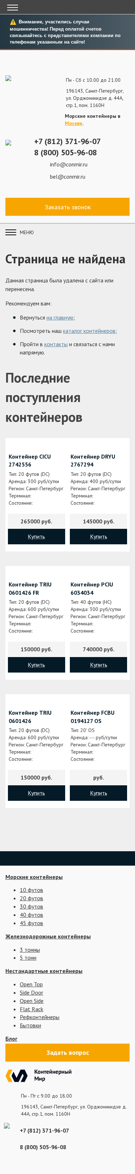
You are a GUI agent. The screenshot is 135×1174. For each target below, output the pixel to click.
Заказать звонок (68, 207)
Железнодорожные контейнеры (48, 936)
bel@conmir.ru (67, 176)
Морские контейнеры (34, 876)
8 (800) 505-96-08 (65, 152)
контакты (56, 344)
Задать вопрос (67, 1052)
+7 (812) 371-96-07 (67, 141)
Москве (73, 123)
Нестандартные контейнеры (43, 970)
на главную (59, 317)
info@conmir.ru (68, 164)
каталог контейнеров (89, 330)
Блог (11, 1038)
